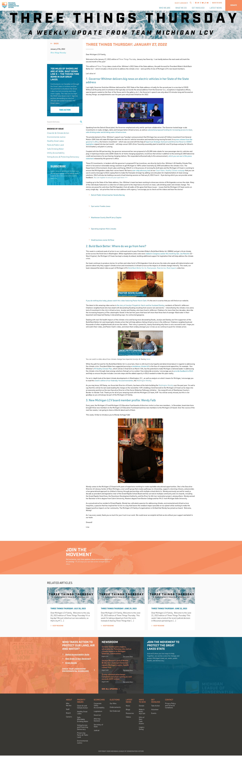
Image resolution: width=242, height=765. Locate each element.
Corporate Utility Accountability (99, 705)
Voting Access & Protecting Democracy (63, 157)
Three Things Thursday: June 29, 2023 (119, 608)
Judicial (96, 730)
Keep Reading (57, 626)
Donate (233, 5)
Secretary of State (98, 726)
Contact (169, 700)
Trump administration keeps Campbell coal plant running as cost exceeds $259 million (117, 676)
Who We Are (164, 8)
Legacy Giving (141, 728)
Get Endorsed (115, 711)
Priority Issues (81, 701)
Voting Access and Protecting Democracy (82, 727)
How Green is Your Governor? (78, 659)
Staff (67, 709)
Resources (130, 713)
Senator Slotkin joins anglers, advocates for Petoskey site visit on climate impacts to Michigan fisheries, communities (116, 650)
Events (153, 713)
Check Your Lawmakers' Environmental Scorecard (75, 670)
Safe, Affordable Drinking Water (82, 719)
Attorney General (97, 720)
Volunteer (155, 709)
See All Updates (110, 689)
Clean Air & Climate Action (58, 133)
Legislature (98, 711)
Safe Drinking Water (55, 149)
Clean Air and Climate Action (82, 707)
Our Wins (113, 703)
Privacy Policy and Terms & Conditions (170, 705)
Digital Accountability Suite (77, 654)
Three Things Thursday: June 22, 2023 (169, 608)
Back (56, 43)
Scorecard (99, 700)
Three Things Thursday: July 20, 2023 (68, 608)
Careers (69, 717)
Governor (97, 715)
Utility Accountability (55, 153)
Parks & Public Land (55, 145)
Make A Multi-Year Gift (142, 711)
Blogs (128, 709)
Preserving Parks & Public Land (82, 735)
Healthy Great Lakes (55, 141)
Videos (128, 717)
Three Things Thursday (58, 53)
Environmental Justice (56, 137)
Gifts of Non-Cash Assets (141, 720)
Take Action (65, 110)
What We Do (181, 8)
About (69, 700)
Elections (115, 700)
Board (68, 713)
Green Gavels (71, 663)
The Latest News (128, 656)
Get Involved (198, 8)
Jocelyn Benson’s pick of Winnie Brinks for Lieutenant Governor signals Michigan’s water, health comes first (115, 663)
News (128, 706)
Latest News (216, 8)
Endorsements (115, 707)
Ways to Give (217, 3)
